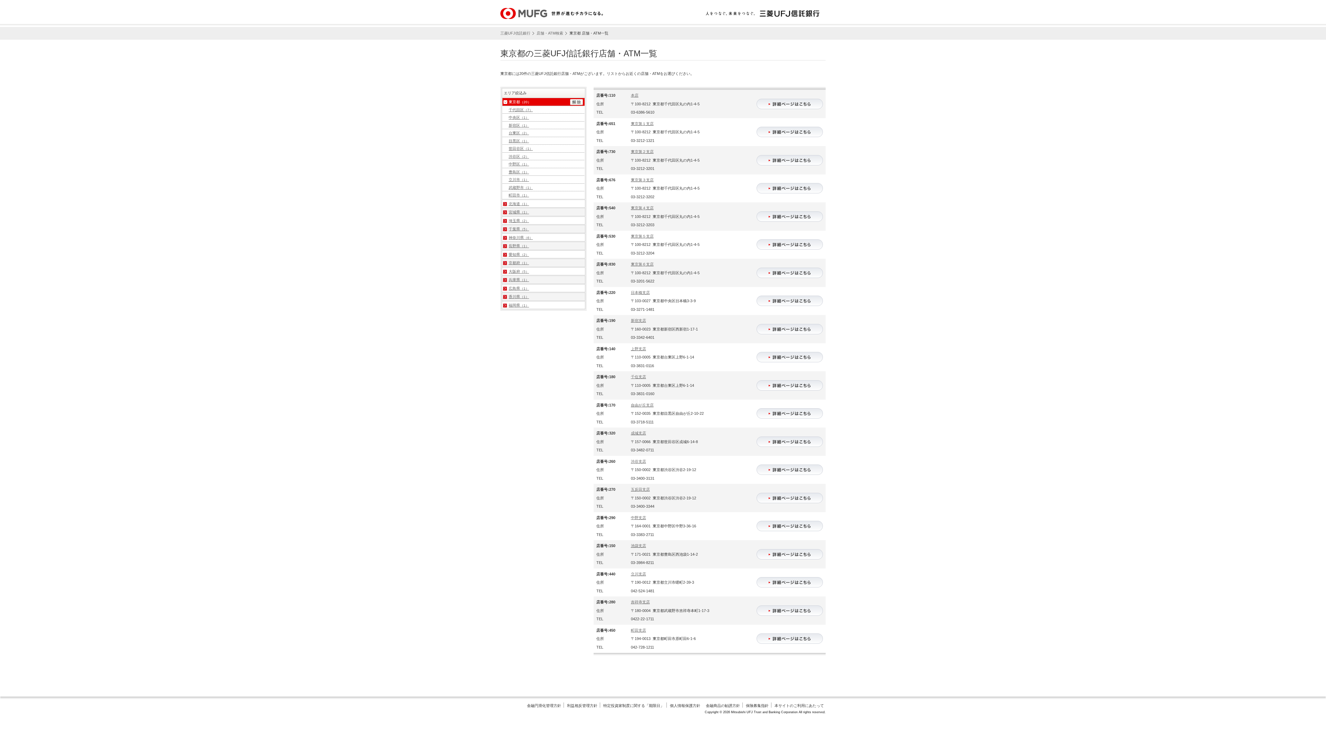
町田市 (519, 195)
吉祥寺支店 (640, 602)
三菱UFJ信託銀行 (515, 33)
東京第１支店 (642, 124)
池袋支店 (638, 546)
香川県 (519, 297)
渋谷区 (519, 156)
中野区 (519, 164)
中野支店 (638, 518)
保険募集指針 (757, 706)
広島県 (519, 288)
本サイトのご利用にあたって (799, 706)
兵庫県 (519, 280)
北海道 (519, 204)
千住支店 (638, 377)
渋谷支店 (638, 461)
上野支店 (638, 349)
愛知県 (519, 254)
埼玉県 (519, 221)
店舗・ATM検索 (550, 33)
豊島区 (519, 172)
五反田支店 (640, 489)
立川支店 (638, 574)
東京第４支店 (642, 208)
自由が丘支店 (642, 405)
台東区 (519, 133)
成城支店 (638, 433)
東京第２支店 (642, 152)
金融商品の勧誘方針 (723, 706)
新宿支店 (638, 320)
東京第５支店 (642, 236)
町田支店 (638, 630)
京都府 (519, 263)
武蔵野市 (521, 187)
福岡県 (519, 305)
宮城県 (519, 212)
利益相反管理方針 (582, 706)
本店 (634, 95)
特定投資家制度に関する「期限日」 (633, 706)
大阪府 (519, 271)
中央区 (519, 117)
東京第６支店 (642, 264)
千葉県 (519, 229)
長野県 (519, 246)
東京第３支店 (642, 180)
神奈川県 (521, 238)
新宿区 (519, 125)
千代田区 (521, 110)
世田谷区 (521, 148)
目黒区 (519, 141)
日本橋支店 (640, 292)
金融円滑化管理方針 (544, 706)
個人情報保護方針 (685, 706)
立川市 (519, 180)
